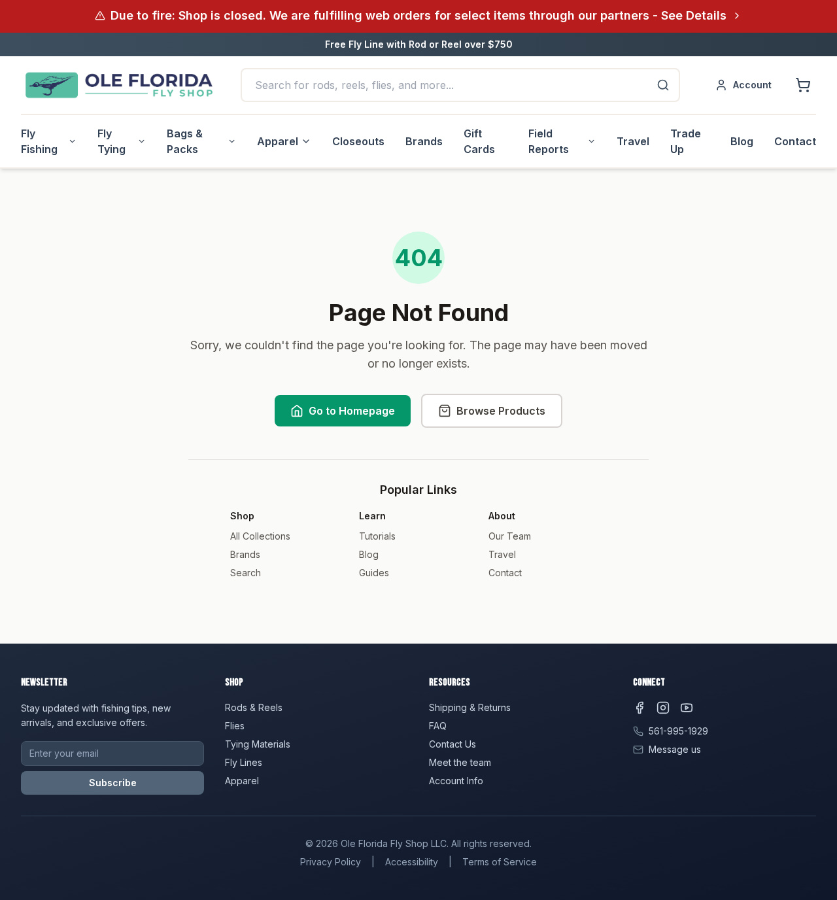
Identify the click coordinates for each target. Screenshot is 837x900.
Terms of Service (499, 861)
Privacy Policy (330, 861)
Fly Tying (111, 141)
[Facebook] (639, 707)
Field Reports (548, 141)
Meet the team (460, 762)
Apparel (277, 141)
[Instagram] (663, 707)
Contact (795, 141)
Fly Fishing (39, 141)
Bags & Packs (185, 141)
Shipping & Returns (470, 707)
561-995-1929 (678, 730)
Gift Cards (479, 141)
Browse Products (500, 410)
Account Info (456, 780)
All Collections (260, 536)
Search (245, 572)
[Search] (663, 85)
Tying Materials (257, 744)
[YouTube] (686, 707)
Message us (675, 749)
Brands (424, 141)
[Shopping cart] (803, 85)
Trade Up (685, 141)
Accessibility (411, 861)
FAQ (438, 725)
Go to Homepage (352, 410)
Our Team (509, 536)
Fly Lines (243, 762)
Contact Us (452, 744)
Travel (633, 141)
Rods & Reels (253, 707)
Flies (235, 725)
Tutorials (377, 536)
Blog (741, 141)
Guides (374, 572)
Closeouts (358, 141)
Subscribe (113, 782)
